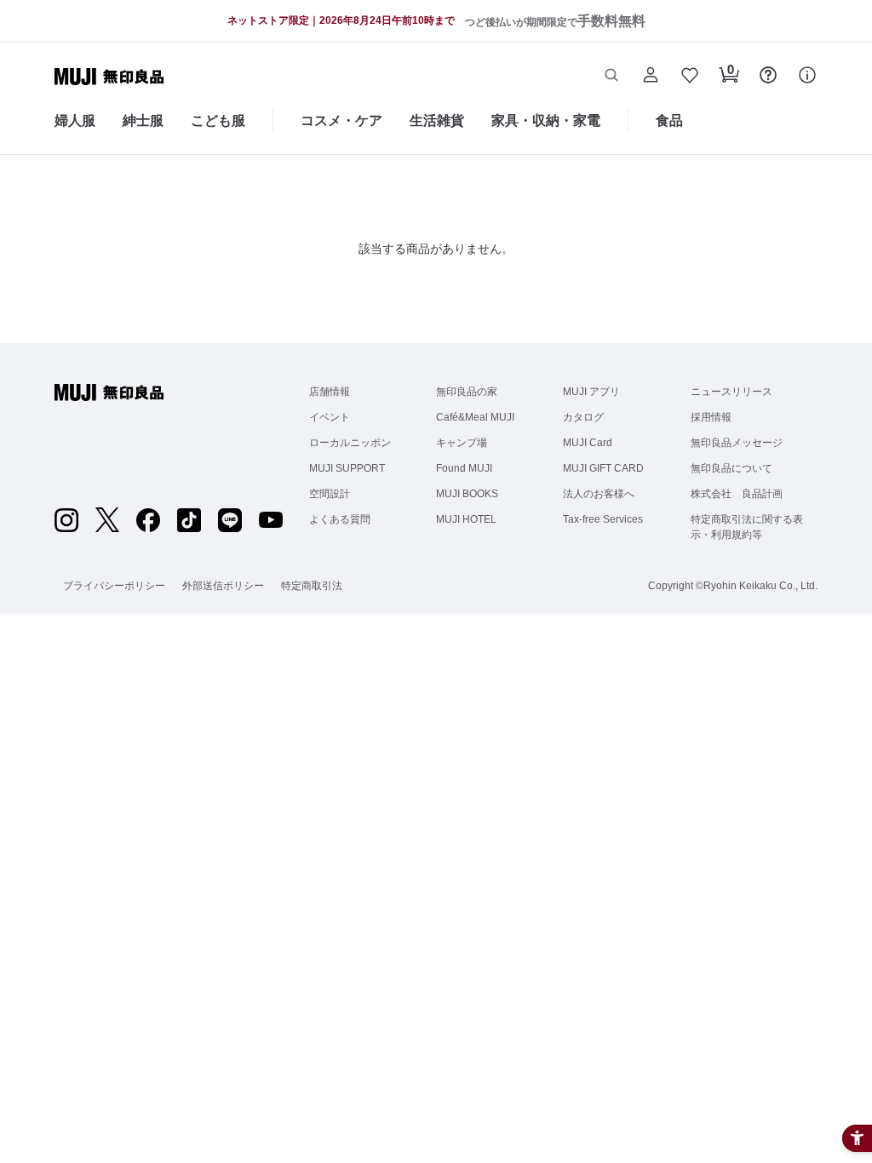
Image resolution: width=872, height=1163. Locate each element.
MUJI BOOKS (467, 494)
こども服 (218, 120)
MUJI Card (587, 443)
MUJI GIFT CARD (603, 468)
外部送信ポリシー (223, 586)
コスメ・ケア (341, 120)
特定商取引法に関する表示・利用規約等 (747, 527)
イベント (329, 417)
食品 (669, 120)
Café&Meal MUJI (475, 417)
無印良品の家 (466, 392)
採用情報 (711, 417)
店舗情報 (329, 392)
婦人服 (74, 120)
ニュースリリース (731, 392)
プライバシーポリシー (114, 586)
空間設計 (329, 494)
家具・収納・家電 (545, 120)
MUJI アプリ (591, 392)
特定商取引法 (311, 586)
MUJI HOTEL (466, 519)
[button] (611, 77)
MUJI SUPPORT (347, 468)
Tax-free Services (603, 519)
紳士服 (143, 120)
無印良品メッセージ (737, 443)
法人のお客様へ (598, 494)
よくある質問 (339, 519)
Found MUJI (464, 468)
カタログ (583, 417)
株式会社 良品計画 (737, 494)
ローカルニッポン (350, 443)
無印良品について (731, 468)
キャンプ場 (461, 443)
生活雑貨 (437, 120)
